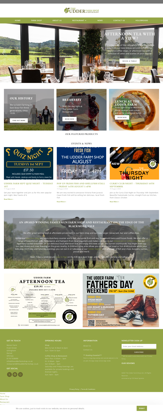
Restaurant (4, 402)
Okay (142, 408)
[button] (3, 53)
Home (2, 393)
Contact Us (87, 350)
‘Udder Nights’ (95, 249)
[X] (9, 374)
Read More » (8, 199)
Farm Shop (4, 396)
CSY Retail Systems (138, 378)
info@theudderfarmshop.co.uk (20, 361)
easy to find (61, 257)
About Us (87, 346)
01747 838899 (12, 358)
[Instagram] (20, 374)
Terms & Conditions (88, 389)
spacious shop (33, 238)
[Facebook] (15, 374)
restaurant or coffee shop (125, 241)
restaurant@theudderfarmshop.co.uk (22, 364)
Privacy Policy (74, 389)
